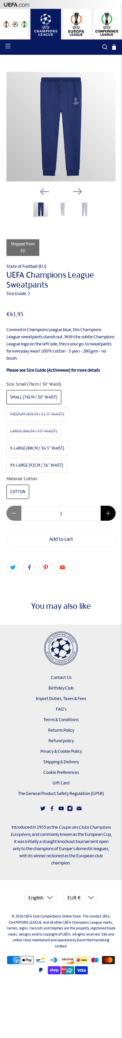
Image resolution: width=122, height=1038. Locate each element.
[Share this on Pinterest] (45, 567)
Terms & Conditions (61, 719)
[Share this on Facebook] (29, 567)
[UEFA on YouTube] (61, 809)
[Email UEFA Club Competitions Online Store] (79, 809)
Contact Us (61, 677)
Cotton (17, 491)
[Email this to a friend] (62, 567)
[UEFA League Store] (15, 24)
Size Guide (16, 293)
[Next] (78, 191)
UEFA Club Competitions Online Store (52, 916)
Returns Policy (61, 730)
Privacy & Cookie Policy (61, 751)
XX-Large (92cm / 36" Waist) (36, 465)
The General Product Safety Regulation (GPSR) (61, 793)
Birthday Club (61, 688)
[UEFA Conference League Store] (107, 24)
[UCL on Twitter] (43, 809)
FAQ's (61, 709)
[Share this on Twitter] (12, 567)
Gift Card (61, 782)
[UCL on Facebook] (52, 809)
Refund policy (61, 740)
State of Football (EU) (26, 266)
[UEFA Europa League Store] (76, 24)
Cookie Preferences (61, 772)
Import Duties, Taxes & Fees (61, 698)
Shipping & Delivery (61, 761)
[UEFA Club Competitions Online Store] (61, 648)
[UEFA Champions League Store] (45, 24)
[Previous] (44, 191)
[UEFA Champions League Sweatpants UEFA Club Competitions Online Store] (61, 126)
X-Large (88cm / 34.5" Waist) (37, 448)
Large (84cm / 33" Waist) (33, 431)
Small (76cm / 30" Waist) (34, 397)
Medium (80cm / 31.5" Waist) (37, 414)
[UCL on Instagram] (70, 809)
